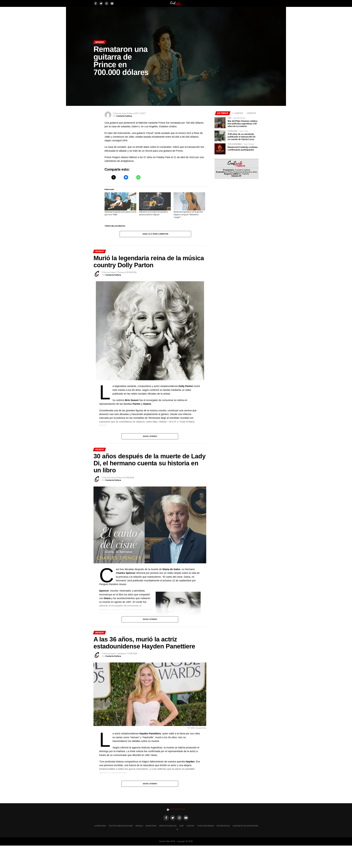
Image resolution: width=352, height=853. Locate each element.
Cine (181, 826)
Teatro (190, 826)
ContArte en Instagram (245, 826)
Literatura (100, 826)
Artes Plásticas (167, 826)
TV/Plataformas (205, 826)
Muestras (151, 826)
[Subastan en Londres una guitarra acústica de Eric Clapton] (155, 201)
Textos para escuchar (121, 826)
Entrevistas (223, 826)
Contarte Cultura (124, 116)
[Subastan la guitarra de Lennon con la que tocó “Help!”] (120, 201)
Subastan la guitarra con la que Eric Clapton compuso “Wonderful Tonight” (188, 214)
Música (139, 826)
